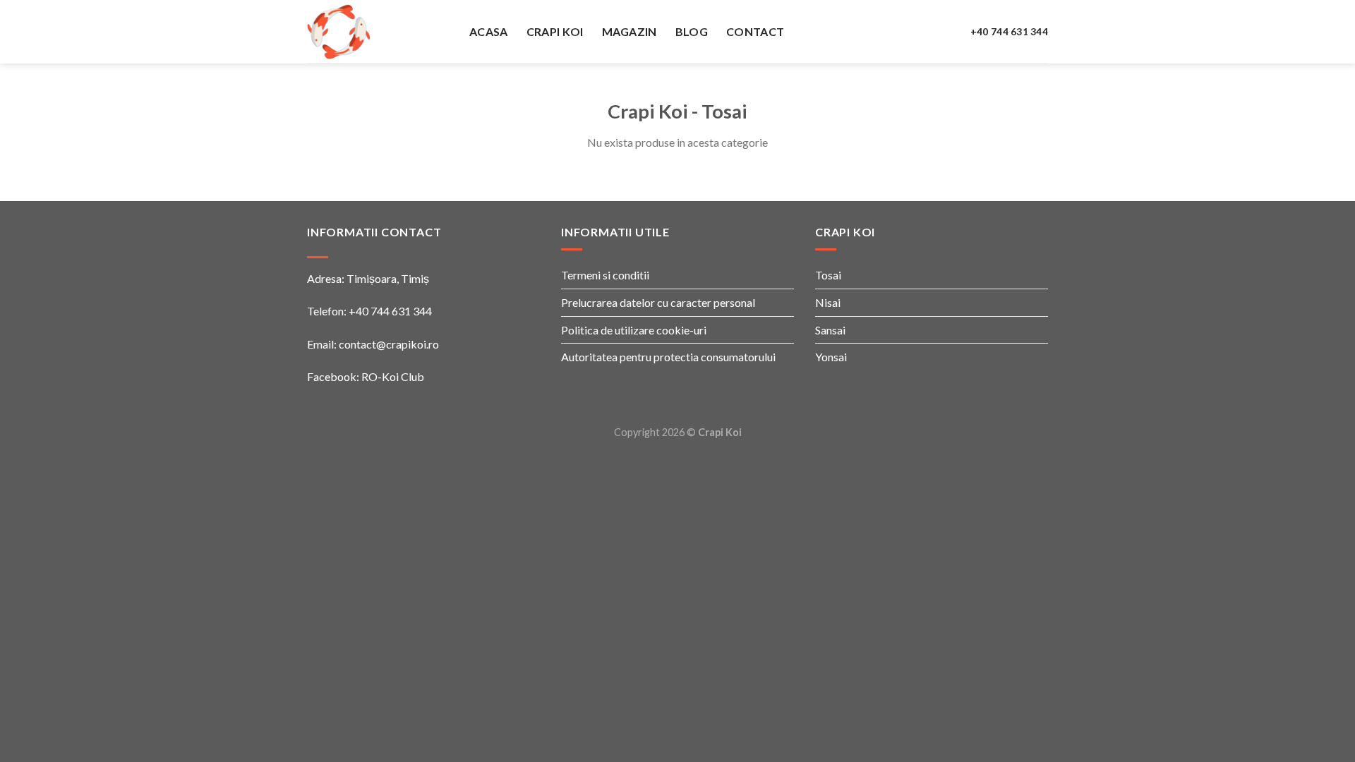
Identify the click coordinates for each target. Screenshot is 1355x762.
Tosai (828, 275)
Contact (755, 31)
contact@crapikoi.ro (389, 344)
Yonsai (831, 356)
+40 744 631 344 (1009, 31)
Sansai (830, 330)
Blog (691, 31)
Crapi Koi (555, 31)
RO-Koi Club (392, 376)
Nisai (828, 302)
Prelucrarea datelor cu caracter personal (658, 302)
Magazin (629, 31)
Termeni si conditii (605, 275)
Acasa (488, 31)
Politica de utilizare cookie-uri (633, 330)
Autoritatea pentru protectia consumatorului (668, 356)
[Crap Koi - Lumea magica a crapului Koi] (377, 32)
